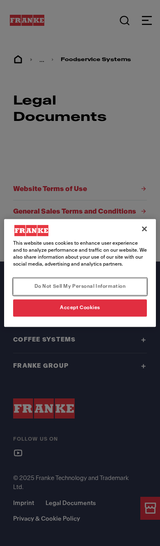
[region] (80, 273)
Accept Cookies (80, 307)
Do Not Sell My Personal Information (80, 286)
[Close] (144, 229)
